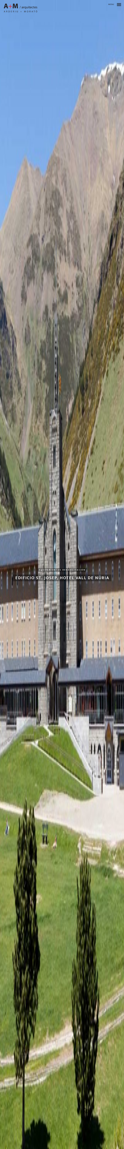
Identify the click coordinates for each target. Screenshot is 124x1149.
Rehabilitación (73, 570)
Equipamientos (50, 570)
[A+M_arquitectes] (20, 8)
